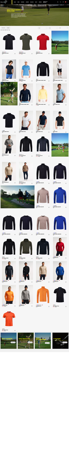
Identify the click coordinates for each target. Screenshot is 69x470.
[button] (57, 2)
